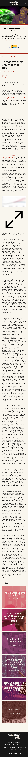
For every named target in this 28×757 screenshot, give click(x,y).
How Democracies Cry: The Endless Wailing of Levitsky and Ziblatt (14, 686)
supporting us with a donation (14, 40)
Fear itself (14, 709)
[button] (3, 76)
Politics (19, 599)
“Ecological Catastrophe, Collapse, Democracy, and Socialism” (14, 97)
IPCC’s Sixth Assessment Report (10, 156)
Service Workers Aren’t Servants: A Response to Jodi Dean (14, 617)
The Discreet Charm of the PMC (14, 594)
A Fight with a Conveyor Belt (14, 640)
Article (13, 56)
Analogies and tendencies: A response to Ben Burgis (14, 663)
